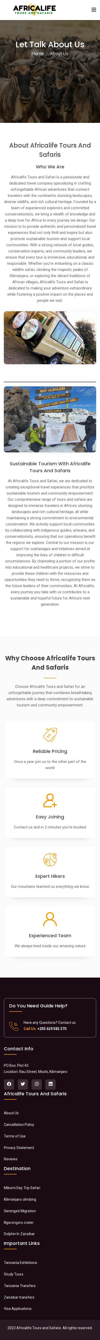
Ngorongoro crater (19, 1222)
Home (38, 53)
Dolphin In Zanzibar (19, 1234)
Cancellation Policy (19, 1125)
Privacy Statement (19, 1148)
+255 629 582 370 (51, 1029)
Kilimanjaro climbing (20, 1199)
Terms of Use (15, 1136)
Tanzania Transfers (20, 1286)
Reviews (10, 1159)
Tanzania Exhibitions (20, 1263)
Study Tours (13, 1274)
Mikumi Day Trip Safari (22, 1188)
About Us (11, 1113)
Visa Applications (18, 1309)
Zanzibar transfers (19, 1297)
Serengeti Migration (20, 1211)
